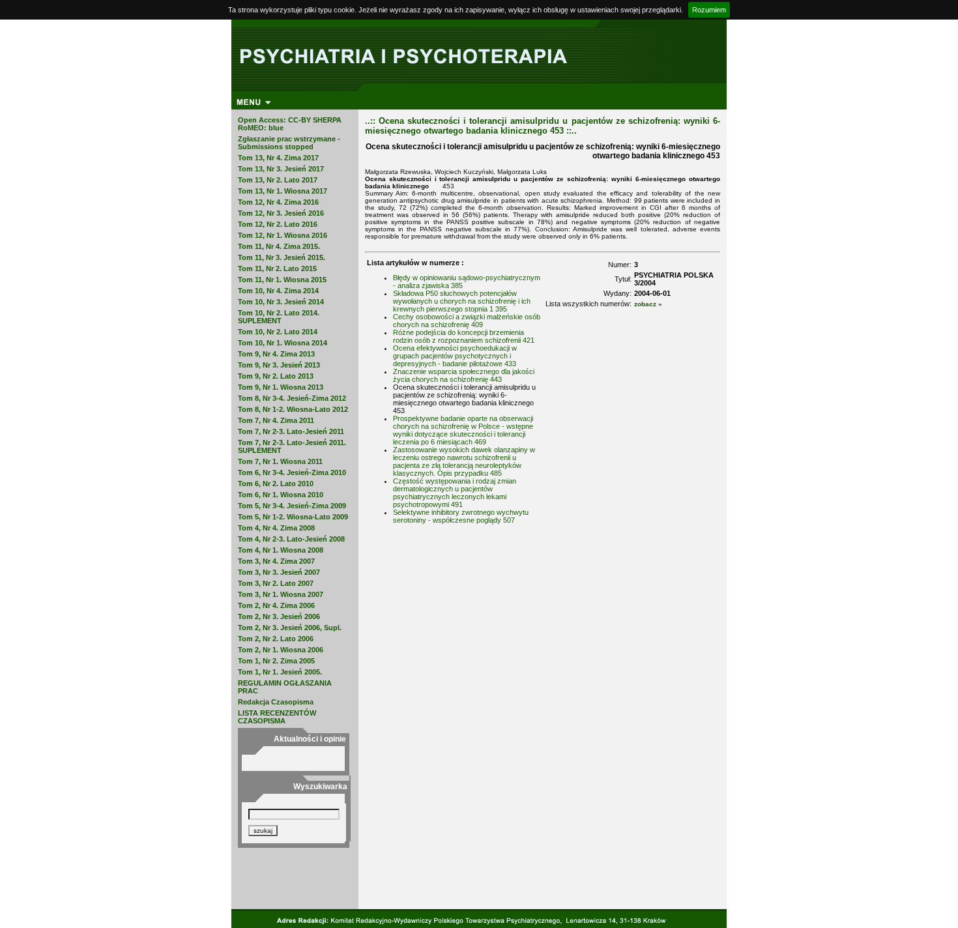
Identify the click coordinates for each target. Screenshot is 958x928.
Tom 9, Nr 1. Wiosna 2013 (280, 387)
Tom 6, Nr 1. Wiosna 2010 (280, 495)
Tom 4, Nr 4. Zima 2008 (276, 528)
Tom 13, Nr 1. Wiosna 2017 (282, 191)
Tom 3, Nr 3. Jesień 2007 (279, 572)
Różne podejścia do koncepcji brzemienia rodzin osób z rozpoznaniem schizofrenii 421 (463, 336)
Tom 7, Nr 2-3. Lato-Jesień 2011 (291, 431)
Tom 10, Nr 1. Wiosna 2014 (282, 343)
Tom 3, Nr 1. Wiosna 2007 (280, 594)
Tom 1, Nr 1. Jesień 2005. (280, 672)
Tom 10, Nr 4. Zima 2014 (278, 291)
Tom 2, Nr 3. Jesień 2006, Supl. (289, 627)
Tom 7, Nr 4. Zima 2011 (276, 420)
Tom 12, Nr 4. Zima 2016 (278, 202)
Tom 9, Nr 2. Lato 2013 (275, 376)
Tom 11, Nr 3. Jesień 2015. (281, 257)
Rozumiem (709, 10)
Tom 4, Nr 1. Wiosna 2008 (280, 550)
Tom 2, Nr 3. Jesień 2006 (279, 616)
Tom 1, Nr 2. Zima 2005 (276, 661)
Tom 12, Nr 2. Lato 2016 (277, 224)
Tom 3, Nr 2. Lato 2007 (275, 583)
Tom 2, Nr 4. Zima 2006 (276, 605)
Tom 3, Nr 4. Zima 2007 (276, 561)
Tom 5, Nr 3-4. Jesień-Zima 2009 (292, 506)
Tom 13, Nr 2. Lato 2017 (277, 180)
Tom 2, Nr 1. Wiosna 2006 (280, 650)
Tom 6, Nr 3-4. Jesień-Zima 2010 (292, 472)
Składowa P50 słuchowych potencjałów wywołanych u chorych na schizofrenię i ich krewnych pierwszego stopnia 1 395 (461, 301)
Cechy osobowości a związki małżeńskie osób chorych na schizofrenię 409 (466, 320)
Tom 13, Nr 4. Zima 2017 (278, 158)
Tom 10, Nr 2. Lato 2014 (277, 332)
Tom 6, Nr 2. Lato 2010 (275, 483)
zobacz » (648, 304)
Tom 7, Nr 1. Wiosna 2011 (280, 461)
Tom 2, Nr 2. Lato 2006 (275, 639)
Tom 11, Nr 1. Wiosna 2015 (282, 279)
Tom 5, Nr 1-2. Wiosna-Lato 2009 (293, 517)
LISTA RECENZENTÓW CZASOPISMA (277, 717)
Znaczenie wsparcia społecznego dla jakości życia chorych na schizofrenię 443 (463, 375)
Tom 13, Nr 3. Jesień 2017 (281, 169)
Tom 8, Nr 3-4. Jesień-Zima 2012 (292, 398)
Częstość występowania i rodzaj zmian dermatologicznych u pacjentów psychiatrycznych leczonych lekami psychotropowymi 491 (454, 492)
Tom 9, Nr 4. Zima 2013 (276, 354)
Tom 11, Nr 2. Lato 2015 (277, 268)
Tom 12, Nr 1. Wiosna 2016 (282, 235)
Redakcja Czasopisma (275, 702)
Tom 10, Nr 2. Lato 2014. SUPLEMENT (278, 317)
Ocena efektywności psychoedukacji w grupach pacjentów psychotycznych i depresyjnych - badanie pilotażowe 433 (455, 356)
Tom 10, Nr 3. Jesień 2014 (281, 302)
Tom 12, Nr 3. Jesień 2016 (281, 213)
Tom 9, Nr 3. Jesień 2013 (279, 365)
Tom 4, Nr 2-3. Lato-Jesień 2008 (291, 539)
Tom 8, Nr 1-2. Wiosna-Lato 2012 (293, 409)
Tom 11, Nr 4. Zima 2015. (279, 246)
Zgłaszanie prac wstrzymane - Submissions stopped (289, 143)
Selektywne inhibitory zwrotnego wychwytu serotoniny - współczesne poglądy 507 (461, 516)
